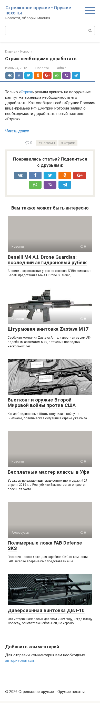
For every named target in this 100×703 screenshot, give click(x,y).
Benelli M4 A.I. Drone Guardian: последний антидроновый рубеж (47, 259)
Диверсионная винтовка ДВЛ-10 (46, 610)
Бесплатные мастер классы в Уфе (48, 472)
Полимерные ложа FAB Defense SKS (45, 545)
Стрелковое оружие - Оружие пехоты (38, 10)
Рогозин (48, 143)
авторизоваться (19, 660)
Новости (42, 68)
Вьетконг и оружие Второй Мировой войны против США (42, 402)
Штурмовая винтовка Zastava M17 (48, 329)
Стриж (26, 92)
